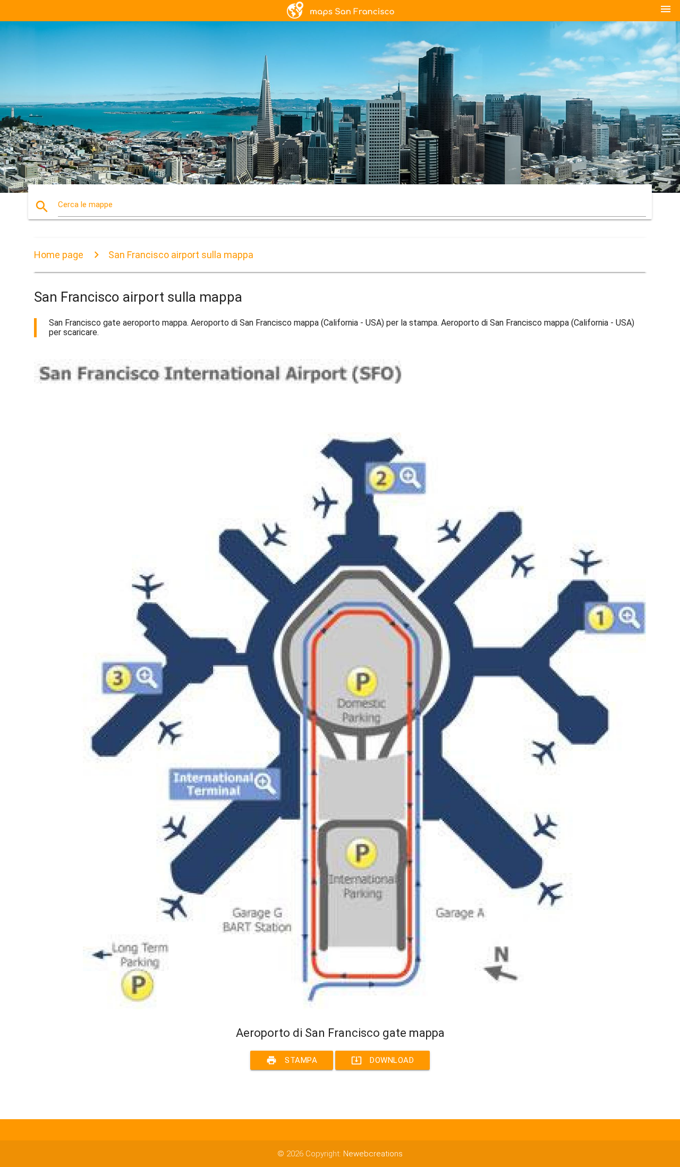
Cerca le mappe (85, 204)
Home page (58, 254)
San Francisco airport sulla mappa (180, 254)
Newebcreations (373, 1154)
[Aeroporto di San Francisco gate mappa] (340, 1006)
